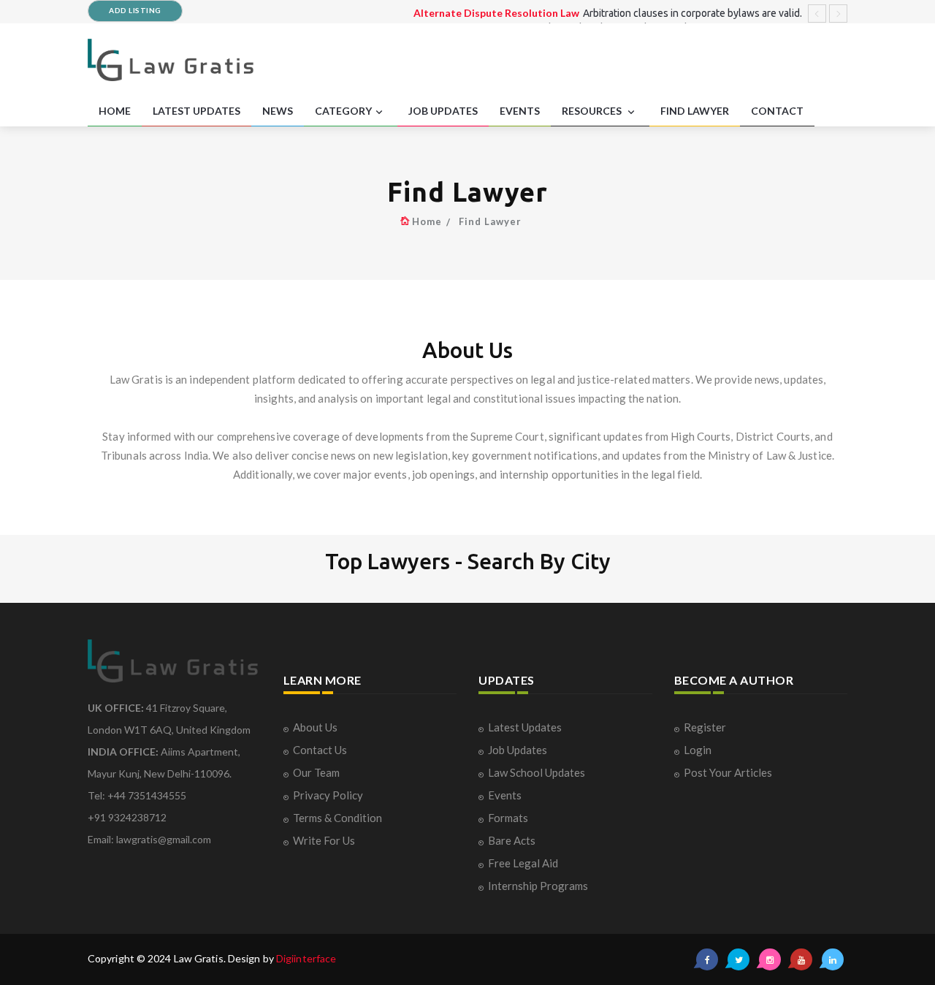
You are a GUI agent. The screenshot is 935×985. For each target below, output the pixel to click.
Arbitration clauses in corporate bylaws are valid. (692, 13)
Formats (508, 817)
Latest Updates (525, 727)
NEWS (277, 110)
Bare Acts (511, 840)
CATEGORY (343, 110)
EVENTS (520, 110)
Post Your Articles (728, 772)
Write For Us (324, 840)
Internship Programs (538, 885)
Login (697, 749)
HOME (115, 110)
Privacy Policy (328, 795)
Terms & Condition (337, 817)
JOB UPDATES (443, 110)
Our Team (316, 772)
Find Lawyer (490, 221)
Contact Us (320, 749)
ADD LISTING (135, 10)
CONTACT (777, 110)
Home (427, 221)
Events (505, 795)
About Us (315, 727)
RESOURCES (593, 110)
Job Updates (517, 749)
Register (705, 727)
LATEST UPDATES (196, 110)
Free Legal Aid (523, 863)
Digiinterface (306, 958)
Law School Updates (536, 772)
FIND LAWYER (694, 110)
